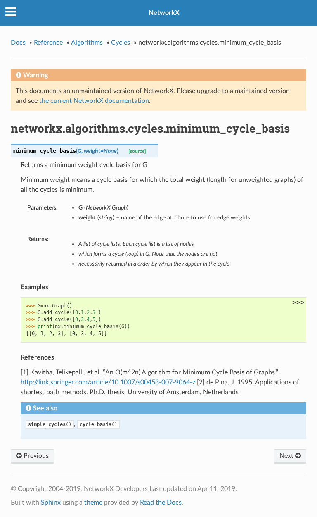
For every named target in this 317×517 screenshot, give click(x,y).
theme (93, 502)
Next (287, 456)
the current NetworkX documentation (94, 101)
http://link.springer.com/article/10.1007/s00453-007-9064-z (108, 382)
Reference (48, 42)
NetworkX (164, 13)
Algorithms (87, 42)
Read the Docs (161, 502)
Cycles (120, 42)
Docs (18, 42)
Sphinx (51, 502)
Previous (35, 456)
